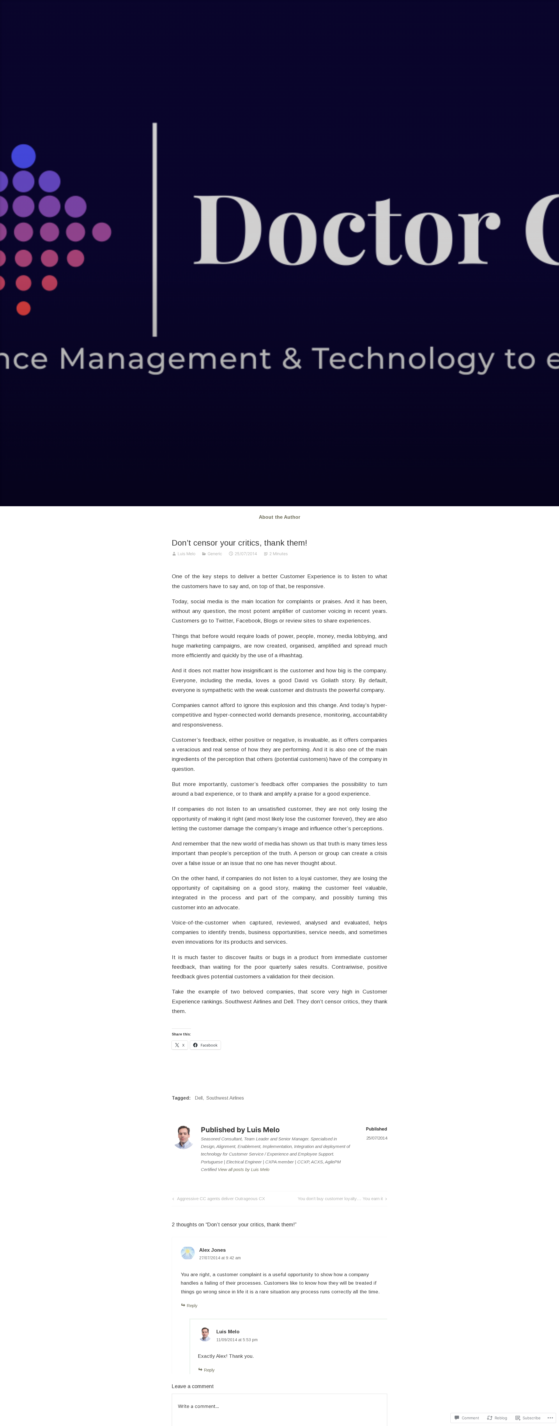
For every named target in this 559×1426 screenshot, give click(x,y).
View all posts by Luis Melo (243, 1169)
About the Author (279, 517)
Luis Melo (186, 553)
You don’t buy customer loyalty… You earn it (340, 1200)
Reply (192, 1305)
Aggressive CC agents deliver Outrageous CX (218, 1200)
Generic (215, 553)
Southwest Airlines (225, 1098)
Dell (199, 1098)
